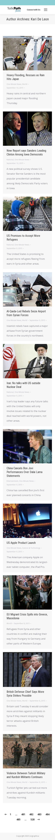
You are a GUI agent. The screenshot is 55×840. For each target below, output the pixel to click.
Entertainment (12, 481)
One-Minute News (14, 84)
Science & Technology (31, 548)
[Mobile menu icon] (46, 10)
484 (47, 814)
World (24, 84)
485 (18, 819)
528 (32, 819)
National (10, 159)
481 (23, 814)
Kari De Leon (40, 19)
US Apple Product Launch (21, 543)
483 (39, 814)
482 (31, 814)
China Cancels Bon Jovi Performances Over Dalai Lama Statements (24, 472)
